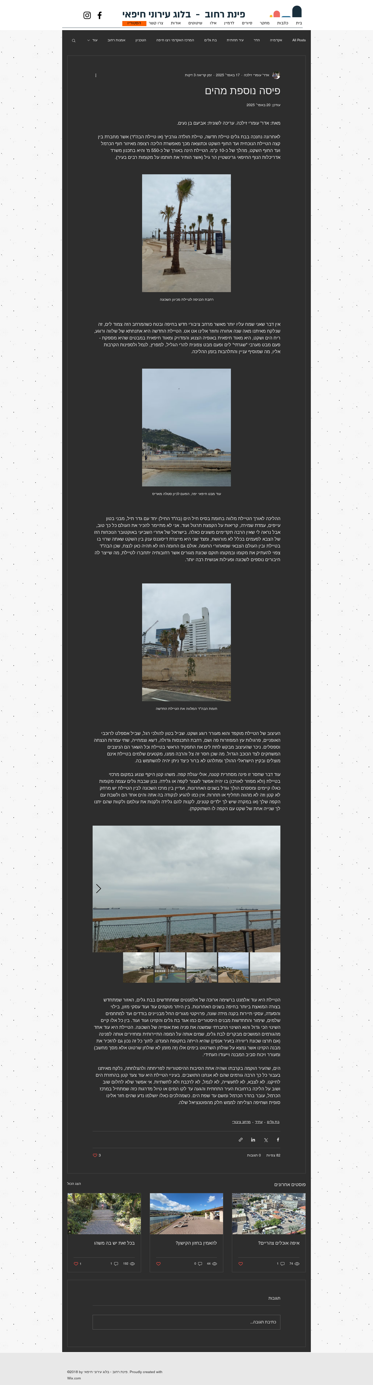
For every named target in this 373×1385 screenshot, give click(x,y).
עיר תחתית (235, 40)
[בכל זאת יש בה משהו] (104, 1213)
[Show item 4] (170, 967)
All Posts (299, 40)
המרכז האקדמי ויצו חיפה (175, 40)
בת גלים (210, 40)
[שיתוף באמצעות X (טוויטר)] (265, 1139)
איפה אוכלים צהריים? (278, 1243)
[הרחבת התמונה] (186, 889)
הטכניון (140, 40)
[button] (73, 40)
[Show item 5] (138, 967)
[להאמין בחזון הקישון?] (186, 1213)
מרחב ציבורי (241, 1122)
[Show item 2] (233, 967)
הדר (257, 40)
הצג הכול (74, 1184)
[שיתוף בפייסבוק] (278, 1139)
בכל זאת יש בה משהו (114, 1243)
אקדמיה (276, 40)
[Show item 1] (265, 967)
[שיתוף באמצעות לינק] (240, 1139)
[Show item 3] (202, 967)
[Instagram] (87, 15)
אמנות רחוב (116, 40)
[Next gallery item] (98, 889)
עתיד (259, 1122)
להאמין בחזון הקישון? (196, 1243)
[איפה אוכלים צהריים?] (269, 1213)
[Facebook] (100, 15)
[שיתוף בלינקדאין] (253, 1139)
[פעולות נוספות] (96, 75)
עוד (94, 40)
